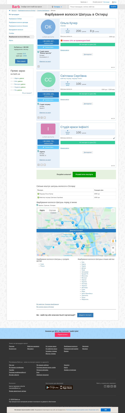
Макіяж (66, 351)
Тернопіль (85, 295)
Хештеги (66, 365)
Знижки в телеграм (70, 370)
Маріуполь (85, 299)
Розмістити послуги (84, 174)
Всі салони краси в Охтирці (45, 307)
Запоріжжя (85, 272)
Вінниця (84, 278)
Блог (38, 372)
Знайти (113, 7)
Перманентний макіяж (71, 349)
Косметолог (12, 349)
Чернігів (84, 281)
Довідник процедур (43, 375)
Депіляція (85, 346)
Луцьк (83, 297)
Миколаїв (85, 276)
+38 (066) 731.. (49, 142)
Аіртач (11, 40)
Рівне (83, 291)
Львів (83, 270)
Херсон (84, 280)
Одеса (84, 264)
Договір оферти (14, 375)
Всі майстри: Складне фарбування (48, 304)
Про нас (11, 365)
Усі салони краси (51, 346)
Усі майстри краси (51, 349)
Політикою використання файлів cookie (77, 410)
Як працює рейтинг (43, 365)
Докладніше (88, 54)
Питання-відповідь (42, 370)
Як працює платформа (16, 367)
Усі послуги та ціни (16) (87, 44)
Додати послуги (85, 315)
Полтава (84, 283)
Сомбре (11, 33)
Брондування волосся (16, 29)
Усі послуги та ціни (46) (87, 94)
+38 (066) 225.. (49, 95)
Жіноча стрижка (51, 353)
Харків (84, 266)
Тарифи (11, 370)
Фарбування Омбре (15, 18)
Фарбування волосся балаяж (18, 26)
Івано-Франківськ (87, 293)
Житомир (85, 287)
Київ (83, 262)
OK (105, 410)
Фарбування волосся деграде (18, 22)
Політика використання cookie (46, 367)
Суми (42, 264)
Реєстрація (106, 2)
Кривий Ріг (85, 274)
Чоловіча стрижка (51, 351)
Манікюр (85, 349)
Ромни (42, 266)
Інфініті (74, 127)
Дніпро (84, 268)
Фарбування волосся (70, 346)
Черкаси (84, 285)
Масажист (30, 349)
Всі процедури (14, 14)
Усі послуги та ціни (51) (87, 142)
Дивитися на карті (45, 61)
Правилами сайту (94, 410)
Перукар (11, 346)
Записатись (48, 47)
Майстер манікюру (33, 346)
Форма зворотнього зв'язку (17, 391)
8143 (24, 53)
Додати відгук (64, 50)
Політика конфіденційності (17, 372)
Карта (66, 367)
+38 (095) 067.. (49, 42)
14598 (25, 56)
